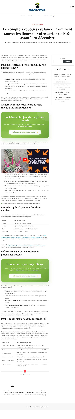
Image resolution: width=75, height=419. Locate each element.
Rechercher (62, 58)
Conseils (30, 16)
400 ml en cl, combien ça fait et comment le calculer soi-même (62, 75)
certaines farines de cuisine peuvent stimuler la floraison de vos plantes (26, 246)
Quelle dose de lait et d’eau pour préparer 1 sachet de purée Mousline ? (62, 99)
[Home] (5, 42)
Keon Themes (45, 406)
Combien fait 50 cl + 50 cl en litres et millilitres (62, 93)
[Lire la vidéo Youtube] (25, 159)
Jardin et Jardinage (48, 16)
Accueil (23, 16)
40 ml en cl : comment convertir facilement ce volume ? (62, 81)
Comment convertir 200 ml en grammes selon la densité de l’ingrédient (62, 87)
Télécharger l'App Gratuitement (25, 132)
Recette (38, 16)
